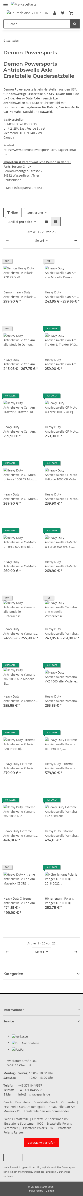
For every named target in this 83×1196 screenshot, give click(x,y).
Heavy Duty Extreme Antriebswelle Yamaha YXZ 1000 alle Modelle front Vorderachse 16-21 (62, 833)
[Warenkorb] (71, 13)
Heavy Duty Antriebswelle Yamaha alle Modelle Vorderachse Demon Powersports (61, 631)
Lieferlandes (63, 1171)
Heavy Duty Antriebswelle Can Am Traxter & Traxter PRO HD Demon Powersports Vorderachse (20, 429)
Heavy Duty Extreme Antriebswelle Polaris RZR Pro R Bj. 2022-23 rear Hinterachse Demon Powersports (60, 766)
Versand (51, 1167)
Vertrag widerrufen (41, 1143)
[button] (55, 13)
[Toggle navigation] (5, 2)
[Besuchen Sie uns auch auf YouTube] (7, 1157)
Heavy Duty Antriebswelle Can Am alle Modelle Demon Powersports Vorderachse (19, 362)
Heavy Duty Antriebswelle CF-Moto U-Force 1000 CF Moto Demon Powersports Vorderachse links (61, 496)
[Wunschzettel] (63, 13)
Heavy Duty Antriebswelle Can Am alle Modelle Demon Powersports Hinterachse (60, 294)
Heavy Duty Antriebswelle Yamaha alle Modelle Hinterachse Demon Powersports (19, 631)
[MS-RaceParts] (23, 4)
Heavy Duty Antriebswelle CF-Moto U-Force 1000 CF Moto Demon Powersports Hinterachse (19, 496)
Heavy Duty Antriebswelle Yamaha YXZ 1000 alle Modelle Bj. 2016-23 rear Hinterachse (19, 698)
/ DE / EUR (40, 13)
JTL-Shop (49, 1190)
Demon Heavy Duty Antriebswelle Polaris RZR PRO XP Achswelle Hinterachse (19, 294)
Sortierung (35, 213)
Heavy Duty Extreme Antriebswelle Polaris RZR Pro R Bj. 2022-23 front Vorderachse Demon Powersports (18, 766)
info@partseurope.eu (29, 188)
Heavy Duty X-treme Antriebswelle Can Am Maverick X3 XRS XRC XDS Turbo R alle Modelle (19, 900)
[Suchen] (75, 23)
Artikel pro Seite (20, 222)
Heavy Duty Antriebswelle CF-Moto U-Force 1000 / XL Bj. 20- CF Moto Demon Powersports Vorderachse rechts (62, 429)
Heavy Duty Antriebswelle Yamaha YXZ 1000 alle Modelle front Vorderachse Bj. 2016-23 (61, 698)
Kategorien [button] (13, 974)
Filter (14, 213)
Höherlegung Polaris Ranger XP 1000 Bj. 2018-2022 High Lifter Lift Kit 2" (60, 900)
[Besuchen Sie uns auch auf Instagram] (18, 1157)
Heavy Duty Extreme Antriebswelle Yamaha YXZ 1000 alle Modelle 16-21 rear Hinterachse (19, 833)
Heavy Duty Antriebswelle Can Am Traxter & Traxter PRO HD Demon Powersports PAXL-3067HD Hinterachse (62, 362)
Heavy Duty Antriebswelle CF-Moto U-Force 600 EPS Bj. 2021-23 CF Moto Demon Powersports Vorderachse (20, 564)
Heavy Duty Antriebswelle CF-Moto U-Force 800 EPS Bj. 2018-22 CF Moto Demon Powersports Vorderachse (62, 564)
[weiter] (76, 240)
